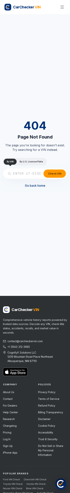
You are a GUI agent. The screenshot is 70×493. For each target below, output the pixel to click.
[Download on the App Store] (15, 372)
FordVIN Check (11, 479)
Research (9, 419)
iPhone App (10, 452)
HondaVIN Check (36, 484)
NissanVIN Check (12, 488)
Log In (6, 439)
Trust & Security (47, 439)
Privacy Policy (46, 392)
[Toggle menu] (62, 7)
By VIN (10, 161)
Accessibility (45, 432)
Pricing (7, 432)
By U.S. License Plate (31, 161)
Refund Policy (46, 405)
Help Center (10, 412)
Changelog (10, 425)
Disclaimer (44, 419)
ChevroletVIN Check (35, 479)
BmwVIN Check (34, 488)
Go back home (35, 185)
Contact (8, 398)
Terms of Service (48, 398)
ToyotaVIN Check (13, 484)
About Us (8, 392)
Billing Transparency (50, 412)
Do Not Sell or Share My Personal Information (50, 450)
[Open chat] (60, 483)
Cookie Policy (46, 425)
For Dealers (10, 405)
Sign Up (8, 445)
